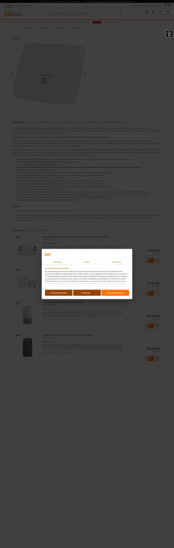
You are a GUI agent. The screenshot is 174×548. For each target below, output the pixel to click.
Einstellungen (85, 293)
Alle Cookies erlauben (115, 293)
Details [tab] (87, 262)
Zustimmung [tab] (57, 262)
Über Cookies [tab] (116, 262)
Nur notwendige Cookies (59, 293)
